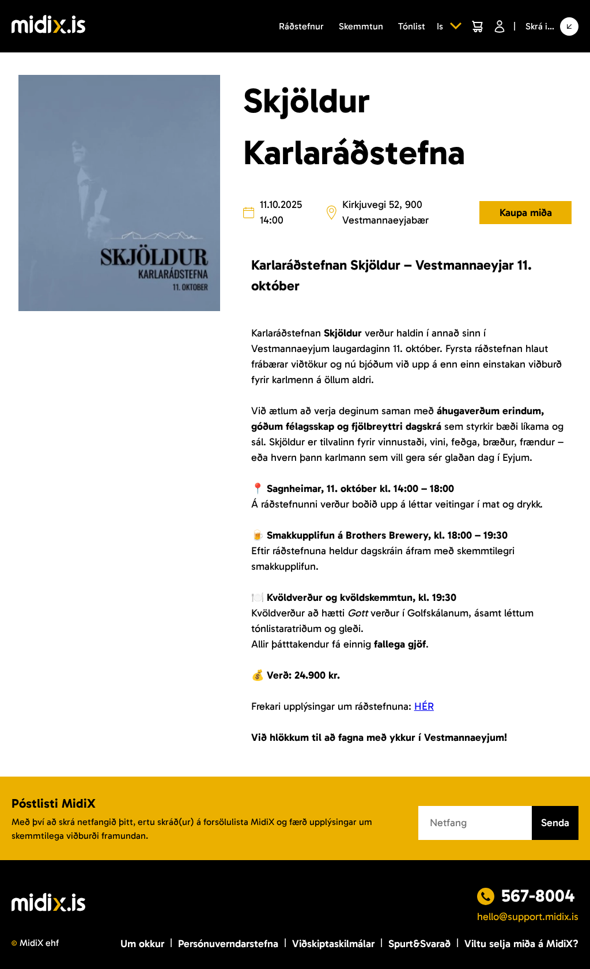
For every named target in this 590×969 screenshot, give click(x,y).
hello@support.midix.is (527, 916)
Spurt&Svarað (419, 943)
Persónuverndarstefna (228, 943)
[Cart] (477, 26)
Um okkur (142, 943)
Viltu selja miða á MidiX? (521, 943)
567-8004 (538, 895)
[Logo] (48, 26)
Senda (555, 822)
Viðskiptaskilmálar (333, 943)
